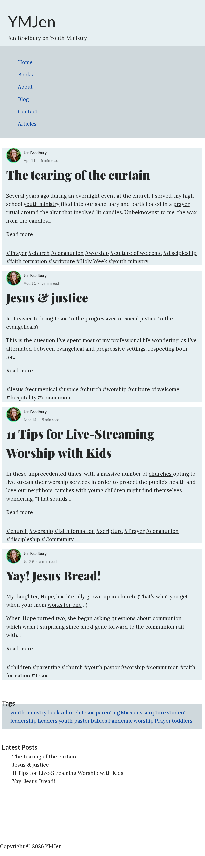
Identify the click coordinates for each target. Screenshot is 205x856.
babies (99, 720)
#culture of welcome (136, 253)
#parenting (46, 667)
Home (25, 62)
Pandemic (120, 720)
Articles (27, 123)
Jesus (61, 318)
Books (25, 74)
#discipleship (180, 253)
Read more (19, 234)
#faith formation (26, 261)
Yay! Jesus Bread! (33, 781)
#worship (97, 253)
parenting (108, 712)
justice (148, 318)
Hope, (47, 596)
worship (144, 720)
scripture (155, 712)
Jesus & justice (30, 764)
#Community (57, 539)
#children (18, 667)
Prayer (163, 720)
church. (128, 596)
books (55, 712)
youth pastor (74, 720)
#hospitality (21, 397)
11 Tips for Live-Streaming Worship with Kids (68, 773)
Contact (28, 111)
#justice (68, 389)
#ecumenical (41, 389)
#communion (67, 253)
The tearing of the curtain (44, 756)
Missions (131, 712)
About (25, 86)
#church (39, 253)
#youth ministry (128, 261)
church (71, 712)
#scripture (61, 261)
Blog (23, 99)
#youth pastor (102, 667)
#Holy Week (91, 261)
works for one (65, 604)
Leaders (48, 720)
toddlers (182, 720)
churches (161, 473)
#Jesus (15, 389)
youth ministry (42, 204)
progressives (101, 318)
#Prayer (16, 253)
